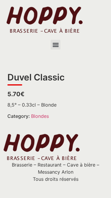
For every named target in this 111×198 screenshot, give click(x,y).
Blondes (40, 116)
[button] (55, 45)
